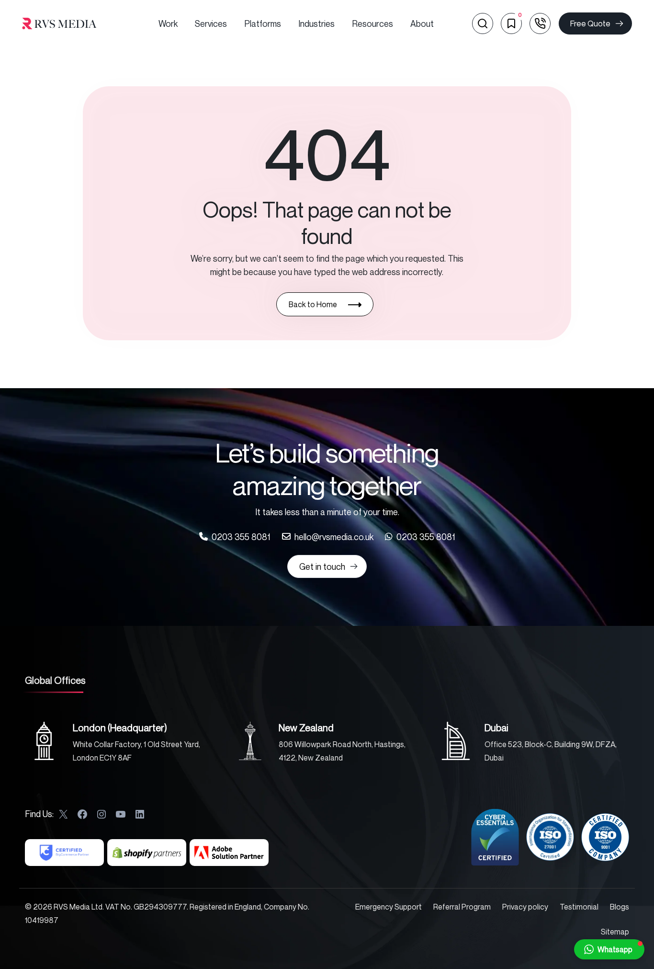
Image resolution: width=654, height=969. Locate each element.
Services (211, 23)
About (422, 23)
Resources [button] (372, 23)
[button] (609, 949)
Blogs (619, 906)
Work (168, 23)
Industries (316, 23)
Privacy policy (525, 906)
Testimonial (579, 906)
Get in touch (322, 566)
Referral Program (462, 906)
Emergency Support (388, 906)
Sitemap (615, 931)
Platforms (262, 23)
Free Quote (590, 23)
